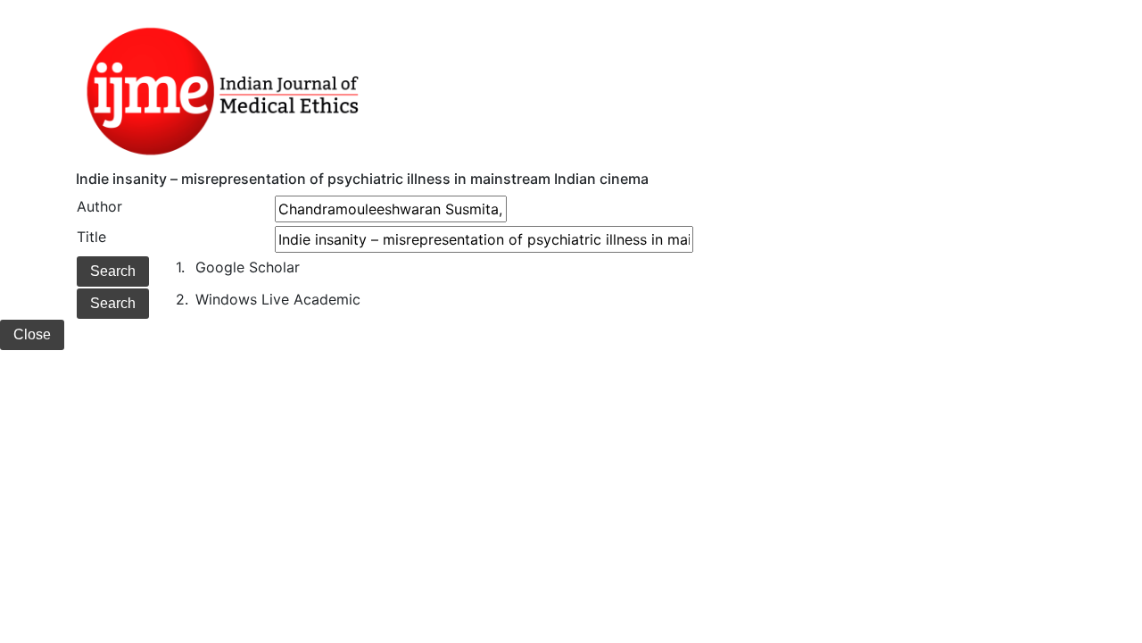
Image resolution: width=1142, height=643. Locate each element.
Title (91, 237)
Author (99, 206)
